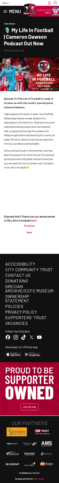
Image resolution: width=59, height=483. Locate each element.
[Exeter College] (29, 464)
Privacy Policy (21, 311)
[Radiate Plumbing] (46, 464)
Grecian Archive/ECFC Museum (29, 288)
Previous (29, 225)
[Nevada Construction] (17, 431)
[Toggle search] (55, 3)
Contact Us (18, 275)
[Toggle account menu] (49, 3)
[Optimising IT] (46, 454)
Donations (16, 280)
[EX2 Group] (12, 464)
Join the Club (29, 406)
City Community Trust (29, 269)
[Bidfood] (12, 454)
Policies (14, 306)
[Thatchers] (29, 454)
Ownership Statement (17, 298)
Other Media (38, 479)
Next (29, 232)
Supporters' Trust (26, 317)
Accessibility (20, 263)
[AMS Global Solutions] (46, 443)
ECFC (5, 3)
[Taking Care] (29, 443)
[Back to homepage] (29, 10)
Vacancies (16, 323)
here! (33, 220)
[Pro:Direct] (12, 443)
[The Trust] (42, 432)
